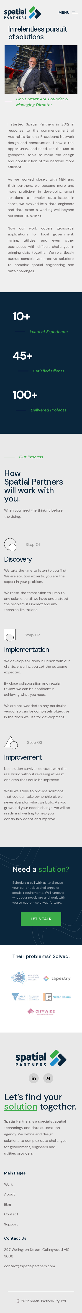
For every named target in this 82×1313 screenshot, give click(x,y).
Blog (7, 1204)
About (9, 1194)
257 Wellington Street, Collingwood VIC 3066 (36, 1252)
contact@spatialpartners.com (29, 1266)
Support (11, 1224)
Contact (11, 1214)
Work (8, 1184)
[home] (22, 12)
